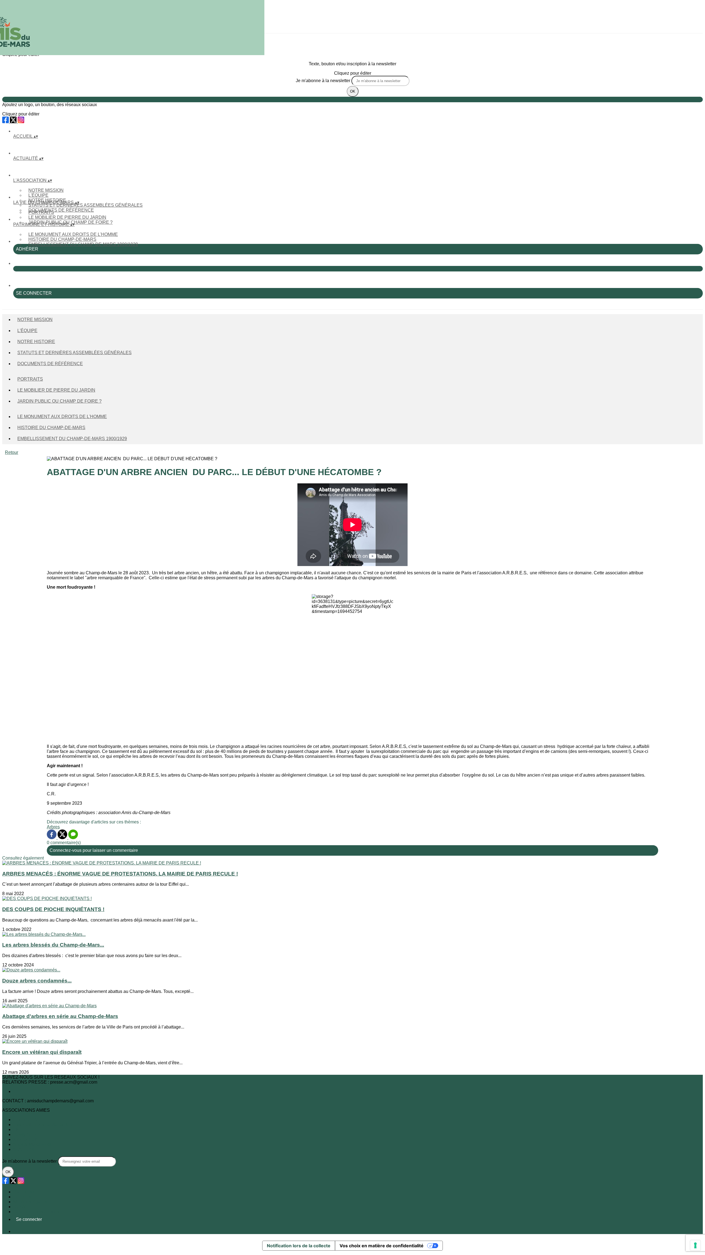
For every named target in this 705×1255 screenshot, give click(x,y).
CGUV (19, 1206)
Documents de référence (61, 210)
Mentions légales (30, 1201)
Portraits (41, 212)
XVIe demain (26, 1139)
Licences (22, 1196)
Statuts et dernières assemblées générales (85, 205)
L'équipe (38, 195)
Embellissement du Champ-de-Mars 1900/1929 (83, 244)
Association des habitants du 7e (44, 1124)
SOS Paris (23, 1149)
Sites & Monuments (32, 1144)
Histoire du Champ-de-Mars (62, 239)
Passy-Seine (25, 1134)
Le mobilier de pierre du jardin (67, 217)
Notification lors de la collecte (298, 1245)
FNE (17, 1129)
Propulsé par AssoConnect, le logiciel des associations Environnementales (86, 1231)
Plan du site (24, 1191)
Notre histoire (36, 341)
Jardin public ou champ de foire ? (59, 401)
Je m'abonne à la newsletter (323, 80)
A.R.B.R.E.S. (26, 1119)
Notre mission (46, 190)
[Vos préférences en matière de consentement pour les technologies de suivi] (695, 1245)
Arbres (53, 827)
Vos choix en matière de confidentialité (382, 1245)
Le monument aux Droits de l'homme (73, 234)
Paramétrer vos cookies (36, 1211)
